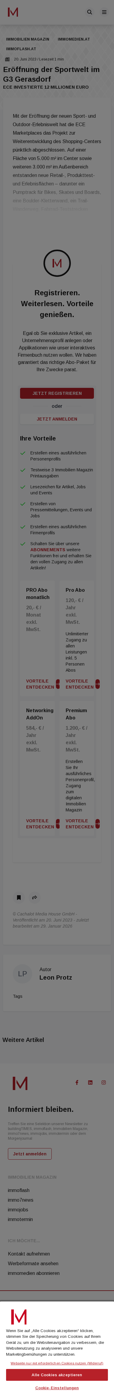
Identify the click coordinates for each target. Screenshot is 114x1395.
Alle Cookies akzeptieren (57, 1375)
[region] (57, 1347)
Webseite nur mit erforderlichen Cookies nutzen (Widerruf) (57, 1363)
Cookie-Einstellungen (57, 1388)
